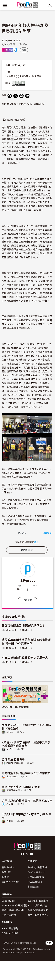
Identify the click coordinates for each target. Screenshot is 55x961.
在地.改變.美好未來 (38, 910)
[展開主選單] (5, 5)
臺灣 (14, 65)
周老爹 (9, 821)
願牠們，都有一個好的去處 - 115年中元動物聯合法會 (27, 726)
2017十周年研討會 (37, 905)
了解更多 (27, 600)
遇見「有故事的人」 (38, 915)
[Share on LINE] (21, 96)
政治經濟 (36, 76)
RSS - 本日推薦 (10, 933)
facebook (22, 854)
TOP (49, 943)
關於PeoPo (8, 867)
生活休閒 (23, 76)
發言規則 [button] (47, 533)
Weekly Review (10, 881)
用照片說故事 (9, 915)
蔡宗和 (9, 749)
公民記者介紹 (35, 881)
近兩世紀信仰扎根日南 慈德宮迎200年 (27, 800)
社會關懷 (11, 76)
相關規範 (6, 872)
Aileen (9, 732)
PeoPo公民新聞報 (37, 867)
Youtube (32, 854)
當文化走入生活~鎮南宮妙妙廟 (21, 787)
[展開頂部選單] (50, 5)
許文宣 (9, 804)
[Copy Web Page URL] (27, 96)
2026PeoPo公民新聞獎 (15, 706)
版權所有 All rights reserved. (19, 83)
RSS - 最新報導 (10, 928)
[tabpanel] (27, 542)
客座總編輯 (34, 886)
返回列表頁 (27, 550)
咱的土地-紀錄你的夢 (13, 910)
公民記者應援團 (36, 877)
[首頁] (27, 5)
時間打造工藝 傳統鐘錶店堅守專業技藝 (26, 773)
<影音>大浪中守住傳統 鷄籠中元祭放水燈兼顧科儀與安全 (26, 744)
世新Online (11, 776)
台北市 (22, 65)
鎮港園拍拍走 (13, 790)
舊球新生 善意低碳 (13, 759)
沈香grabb (27, 580)
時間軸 (5, 877)
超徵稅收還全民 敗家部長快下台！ (23, 625)
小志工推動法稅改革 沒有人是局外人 (25, 657)
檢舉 (24, 50)
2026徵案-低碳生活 (38, 900)
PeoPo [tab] (22, 533)
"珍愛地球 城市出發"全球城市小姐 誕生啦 (26, 815)
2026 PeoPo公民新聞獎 (14, 905)
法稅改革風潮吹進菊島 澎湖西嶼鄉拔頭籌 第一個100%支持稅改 (26, 641)
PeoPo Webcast (14, 763)
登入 (36, 542)
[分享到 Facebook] (9, 96)
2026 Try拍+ (8, 900)
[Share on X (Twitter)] (15, 96)
